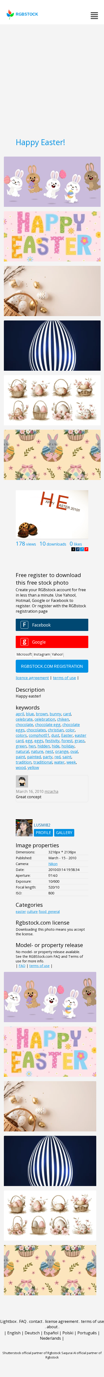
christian (56, 730)
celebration (45, 719)
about (52, 1326)
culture (32, 911)
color (70, 730)
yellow (33, 767)
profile (43, 832)
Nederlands (50, 1338)
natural (22, 751)
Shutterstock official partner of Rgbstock (31, 1353)
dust (55, 735)
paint (20, 756)
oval (74, 751)
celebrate (24, 719)
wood (21, 767)
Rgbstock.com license (42, 922)
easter (21, 911)
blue (30, 714)
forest (67, 740)
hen (32, 746)
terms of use (39, 965)
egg (28, 740)
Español (51, 1333)
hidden (43, 746)
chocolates (36, 730)
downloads (56, 544)
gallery (64, 832)
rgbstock (27, 14)
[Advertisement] (52, 79)
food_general (49, 911)
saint (66, 756)
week (71, 762)
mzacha (51, 791)
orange (61, 751)
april (20, 714)
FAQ (22, 965)
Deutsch (32, 1333)
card (67, 714)
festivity (52, 740)
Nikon (53, 863)
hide (55, 746)
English (14, 1333)
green (21, 746)
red (57, 756)
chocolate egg (47, 724)
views (31, 544)
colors (21, 735)
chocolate (24, 724)
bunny (55, 714)
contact (35, 1321)
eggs (38, 740)
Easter (67, 735)
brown (42, 714)
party (47, 756)
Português (87, 1333)
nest (49, 751)
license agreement (61, 1321)
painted (34, 756)
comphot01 (39, 735)
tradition (23, 762)
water (59, 762)
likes (78, 544)
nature (37, 751)
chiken (63, 719)
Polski (67, 1333)
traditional (42, 762)
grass (79, 740)
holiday (67, 746)
